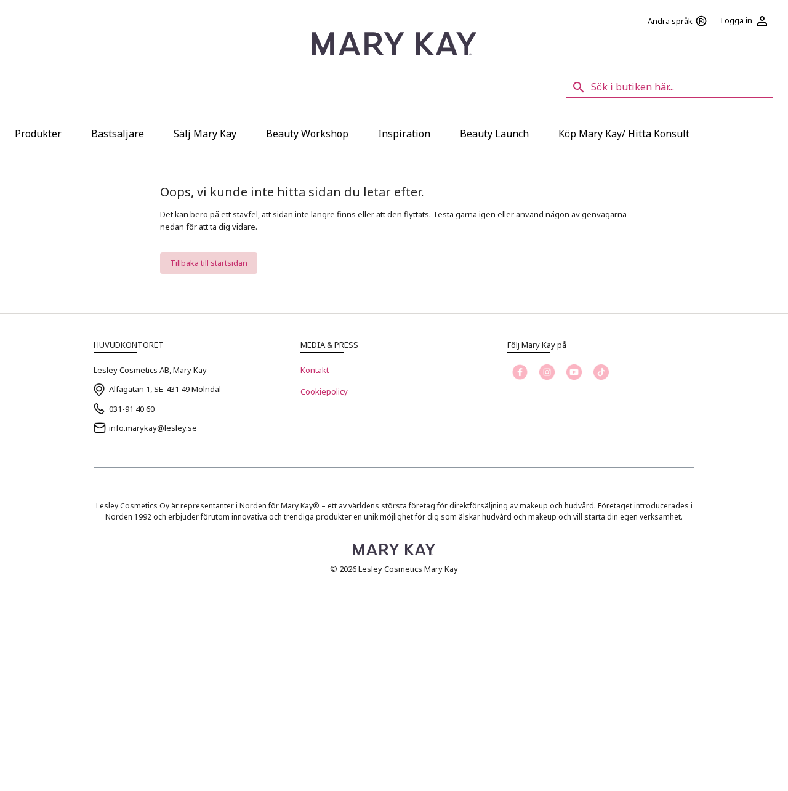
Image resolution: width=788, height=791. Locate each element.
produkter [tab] (38, 133)
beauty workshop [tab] (307, 133)
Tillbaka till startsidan (208, 262)
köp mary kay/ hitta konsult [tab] (624, 133)
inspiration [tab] (404, 133)
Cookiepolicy (324, 391)
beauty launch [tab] (494, 133)
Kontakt (314, 369)
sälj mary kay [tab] (205, 133)
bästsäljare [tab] (117, 133)
